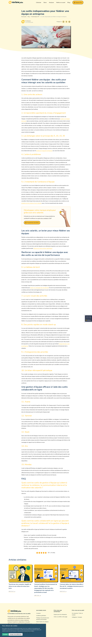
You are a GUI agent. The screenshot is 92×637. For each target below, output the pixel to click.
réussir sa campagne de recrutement (39, 287)
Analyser (51, 2)
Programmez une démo (33, 222)
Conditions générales (41, 615)
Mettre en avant (60, 2)
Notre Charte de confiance (42, 622)
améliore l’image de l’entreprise (44, 150)
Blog (68, 2)
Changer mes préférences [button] (15, 634)
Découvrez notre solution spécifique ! (43, 248)
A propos (38, 613)
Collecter (38, 2)
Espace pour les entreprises (60, 614)
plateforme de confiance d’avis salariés (31, 203)
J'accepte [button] (5, 634)
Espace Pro (79, 2)
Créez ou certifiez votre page (60, 617)
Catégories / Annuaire (77, 617)
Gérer (45, 2)
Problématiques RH (15, 579)
